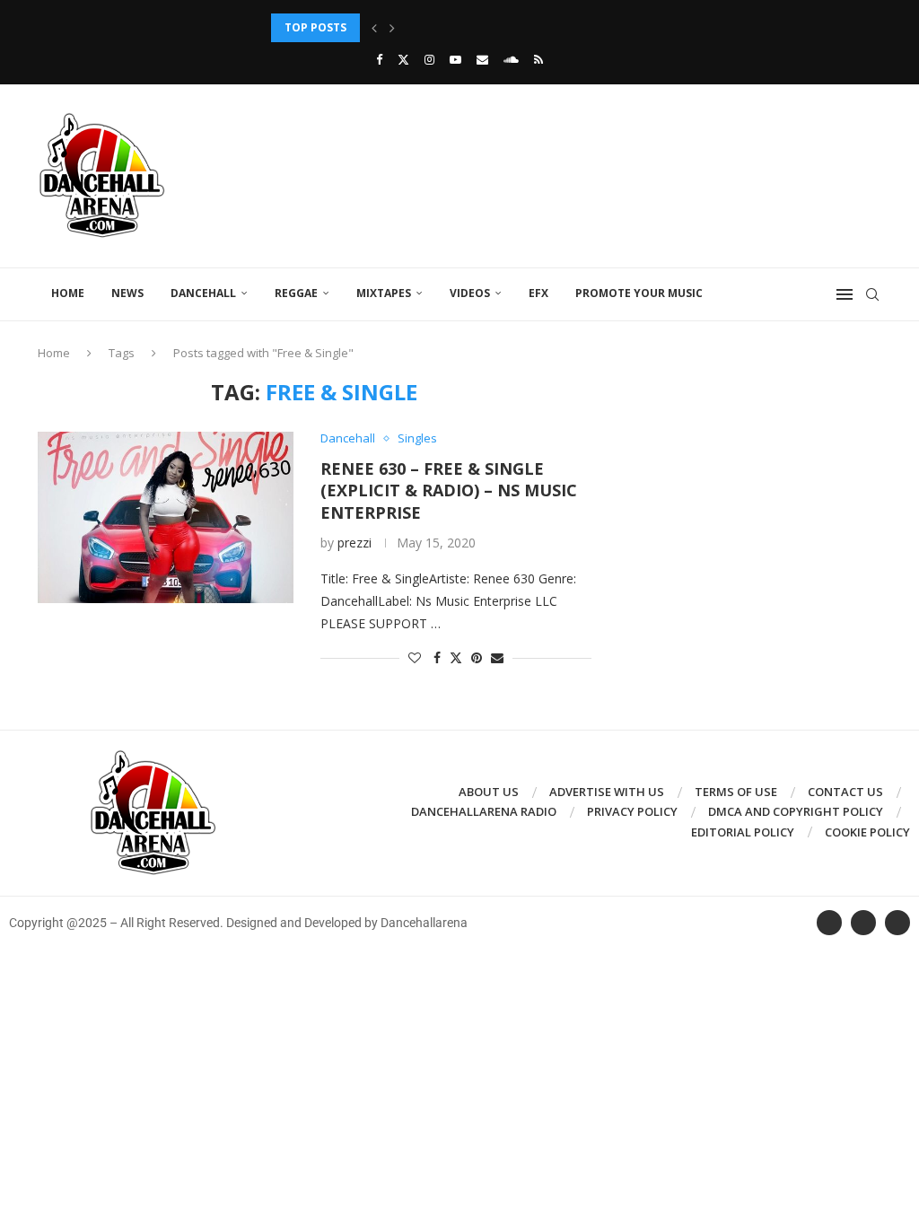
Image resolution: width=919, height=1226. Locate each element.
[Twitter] (403, 59)
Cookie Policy (867, 832)
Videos (470, 293)
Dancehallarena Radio (483, 811)
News (127, 293)
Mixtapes (383, 293)
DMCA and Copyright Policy (795, 811)
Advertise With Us (606, 792)
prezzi (354, 542)
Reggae (296, 293)
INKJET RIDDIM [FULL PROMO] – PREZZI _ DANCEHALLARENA (433, 27)
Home (67, 293)
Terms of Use (736, 792)
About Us (489, 792)
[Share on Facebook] (437, 657)
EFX (538, 293)
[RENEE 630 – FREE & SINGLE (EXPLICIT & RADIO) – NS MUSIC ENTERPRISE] (165, 517)
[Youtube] (455, 59)
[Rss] (538, 59)
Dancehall (203, 293)
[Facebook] (379, 59)
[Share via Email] (497, 657)
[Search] (872, 294)
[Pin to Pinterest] (476, 657)
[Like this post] (414, 657)
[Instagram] (429, 59)
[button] (374, 27)
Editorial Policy (742, 832)
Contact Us (845, 792)
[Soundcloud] (511, 59)
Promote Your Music (639, 293)
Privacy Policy (632, 811)
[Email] (482, 59)
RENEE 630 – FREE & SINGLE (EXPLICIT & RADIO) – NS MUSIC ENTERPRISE (448, 490)
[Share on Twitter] (456, 657)
